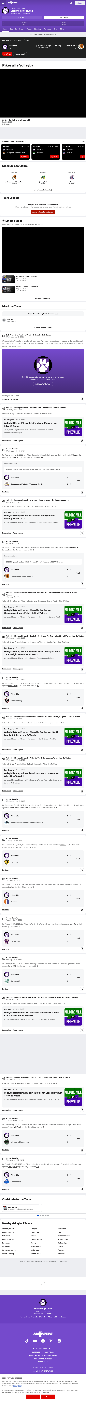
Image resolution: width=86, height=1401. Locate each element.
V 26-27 (21, 17)
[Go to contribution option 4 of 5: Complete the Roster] (45, 1215)
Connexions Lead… (9, 1250)
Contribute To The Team (43, 384)
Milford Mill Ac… (37, 1253)
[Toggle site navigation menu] (3, 3)
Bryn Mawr (6, 1243)
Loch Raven (74, 924)
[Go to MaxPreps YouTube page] (35, 1341)
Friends (33, 1236)
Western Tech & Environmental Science (22, 808)
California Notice (49, 1356)
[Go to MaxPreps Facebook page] (59, 1341)
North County (12, 686)
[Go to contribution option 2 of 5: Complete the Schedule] (40, 1215)
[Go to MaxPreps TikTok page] (27, 1341)
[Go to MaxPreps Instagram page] (43, 1341)
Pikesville (14, 399)
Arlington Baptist (8, 1232)
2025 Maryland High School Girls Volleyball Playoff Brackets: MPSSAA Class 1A (34, 469)
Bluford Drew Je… (8, 1239)
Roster (21, 29)
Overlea (11, 887)
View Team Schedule (42, 189)
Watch (8, 54)
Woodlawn (61, 1253)
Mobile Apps (48, 1348)
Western (61, 1250)
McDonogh (35, 1250)
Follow (65, 17)
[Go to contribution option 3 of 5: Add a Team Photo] (43, 1215)
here (56, 314)
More (62, 29)
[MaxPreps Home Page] (31, 34)
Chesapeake (12, 1167)
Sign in (79, 3)
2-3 (41, 457)
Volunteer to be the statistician (43, 212)
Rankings (47, 29)
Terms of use (34, 1356)
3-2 (38, 686)
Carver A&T (12, 966)
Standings (37, 29)
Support (41, 1362)
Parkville (63, 845)
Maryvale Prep (36, 1246)
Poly (59, 1232)
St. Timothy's (62, 1243)
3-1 (32, 550)
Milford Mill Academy (16, 1127)
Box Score (5, 492)
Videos (29, 29)
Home (5, 29)
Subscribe (36, 1352)
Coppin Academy (8, 1253)
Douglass (34, 1228)
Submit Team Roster (42, 327)
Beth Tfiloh (6, 1236)
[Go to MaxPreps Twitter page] (51, 1341)
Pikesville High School (43, 1308)
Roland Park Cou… (64, 1236)
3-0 (35, 847)
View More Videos (42, 298)
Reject (48, 1397)
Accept (32, 1397)
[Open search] (71, 3)
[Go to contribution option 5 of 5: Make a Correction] (48, 1215)
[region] (43, 1387)
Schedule (13, 29)
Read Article (6, 440)
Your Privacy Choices (43, 1359)
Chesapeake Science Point (22, 576)
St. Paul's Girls (63, 1239)
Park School (62, 1228)
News (56, 29)
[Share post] (82, 399)
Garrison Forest (36, 1239)
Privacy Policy (48, 1352)
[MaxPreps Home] (13, 2)
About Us (37, 1348)
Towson (60, 1246)
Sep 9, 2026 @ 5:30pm (43, 46)
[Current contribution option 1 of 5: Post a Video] (38, 1215)
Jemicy (33, 1243)
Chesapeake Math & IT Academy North (27, 484)
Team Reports (9, 420)
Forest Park (35, 1232)
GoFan (36, 1371)
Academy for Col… (8, 1228)
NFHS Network (47, 1371)
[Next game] (83, 141)
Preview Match (42, 48)
